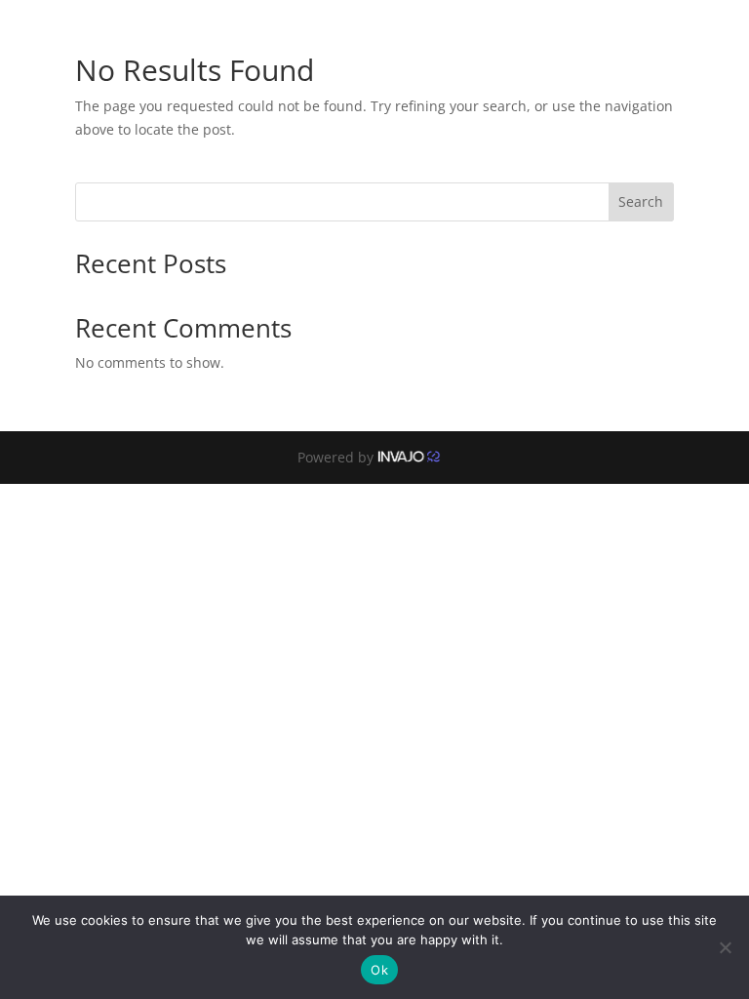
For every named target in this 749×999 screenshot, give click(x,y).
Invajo (414, 456)
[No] (724, 947)
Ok (379, 970)
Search (640, 201)
